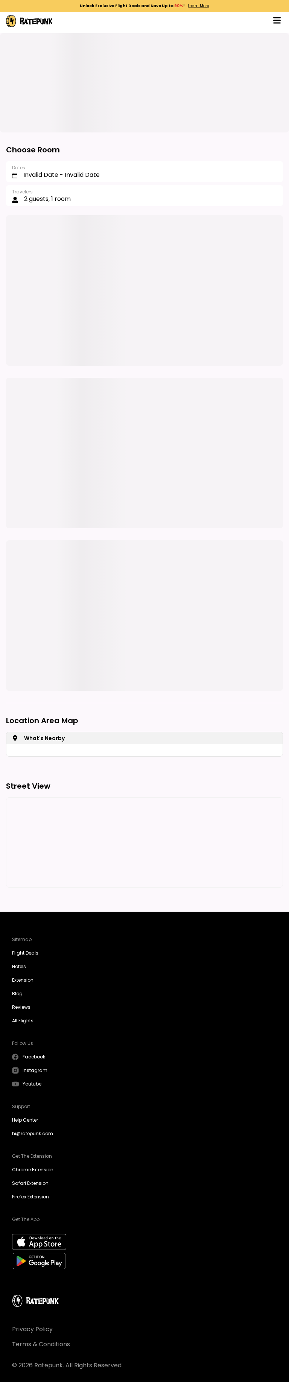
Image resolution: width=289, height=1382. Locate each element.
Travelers (22, 192)
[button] (277, 21)
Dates (18, 167)
